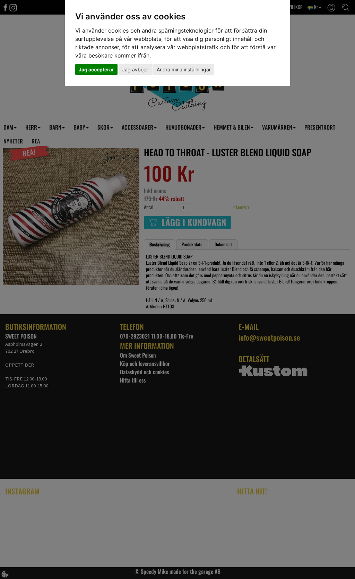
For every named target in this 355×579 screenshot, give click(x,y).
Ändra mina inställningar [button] (184, 69)
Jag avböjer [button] (135, 69)
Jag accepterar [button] (96, 69)
